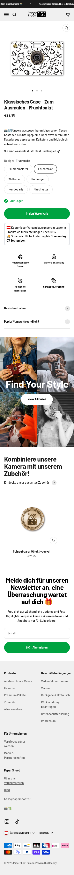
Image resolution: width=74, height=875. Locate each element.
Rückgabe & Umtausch (55, 695)
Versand (46, 688)
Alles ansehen (13, 709)
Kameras (9, 688)
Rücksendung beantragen (50, 704)
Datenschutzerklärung (55, 714)
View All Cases (37, 399)
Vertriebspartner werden (14, 744)
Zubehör (9, 702)
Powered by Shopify (46, 862)
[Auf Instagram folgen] (7, 821)
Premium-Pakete (15, 695)
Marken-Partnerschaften (14, 755)
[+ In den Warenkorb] (53, 540)
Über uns (10, 778)
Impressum (48, 721)
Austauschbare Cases (18, 681)
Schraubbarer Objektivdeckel (31, 551)
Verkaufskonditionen (54, 681)
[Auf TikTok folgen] (17, 821)
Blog (7, 790)
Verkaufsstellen (14, 783)
